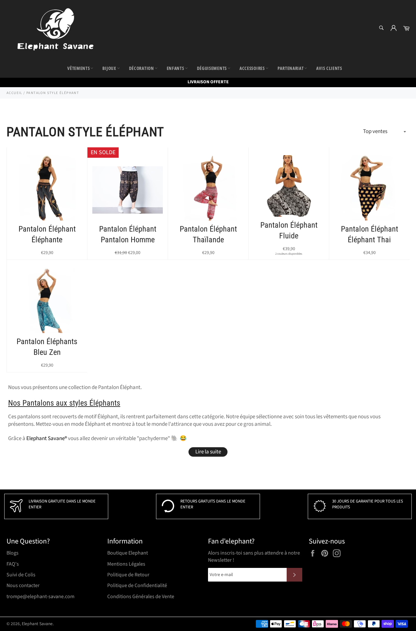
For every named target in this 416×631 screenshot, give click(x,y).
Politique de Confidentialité (137, 585)
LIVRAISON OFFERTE (208, 82)
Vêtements (78, 68)
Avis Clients (329, 68)
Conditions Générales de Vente (140, 596)
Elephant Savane (37, 624)
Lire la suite (208, 452)
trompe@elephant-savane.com (40, 596)
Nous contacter (23, 585)
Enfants (175, 68)
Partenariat (291, 68)
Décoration (141, 68)
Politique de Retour (128, 574)
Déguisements (212, 68)
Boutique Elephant (127, 553)
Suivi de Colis (20, 574)
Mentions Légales (126, 564)
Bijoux (109, 68)
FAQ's (12, 564)
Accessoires (252, 68)
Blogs (12, 553)
